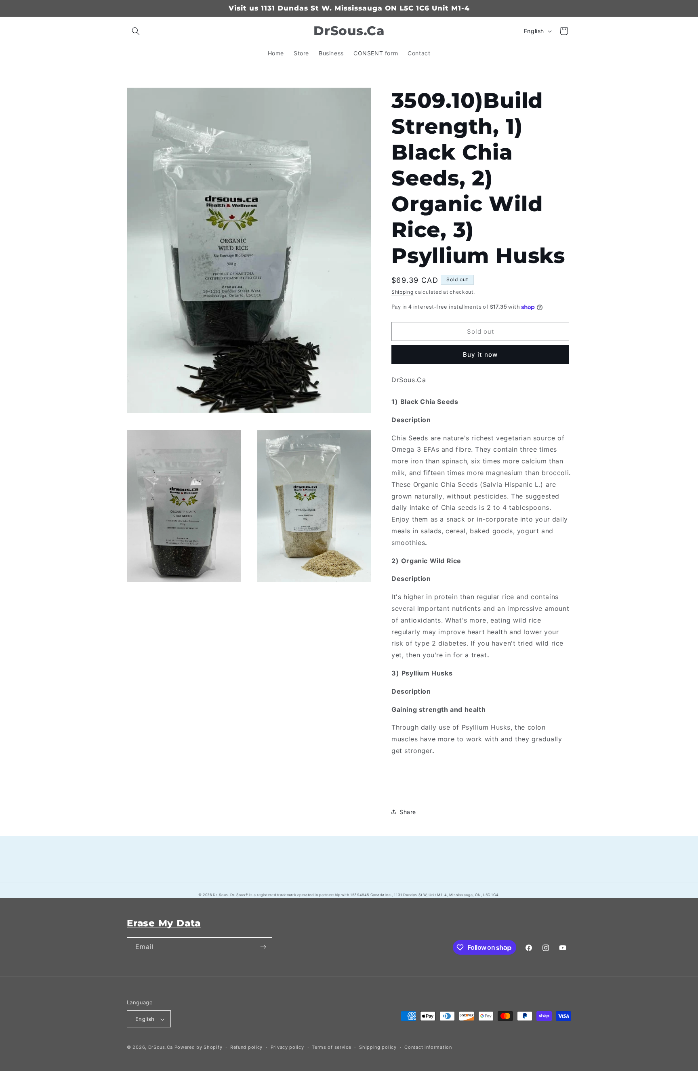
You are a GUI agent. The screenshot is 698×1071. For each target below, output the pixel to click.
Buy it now (480, 354)
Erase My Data (164, 923)
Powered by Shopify (198, 1047)
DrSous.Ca (160, 1047)
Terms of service (331, 1047)
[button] (136, 31)
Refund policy (246, 1047)
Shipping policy (378, 1047)
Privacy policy (287, 1047)
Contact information (428, 1047)
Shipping (402, 292)
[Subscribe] (263, 946)
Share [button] (407, 811)
